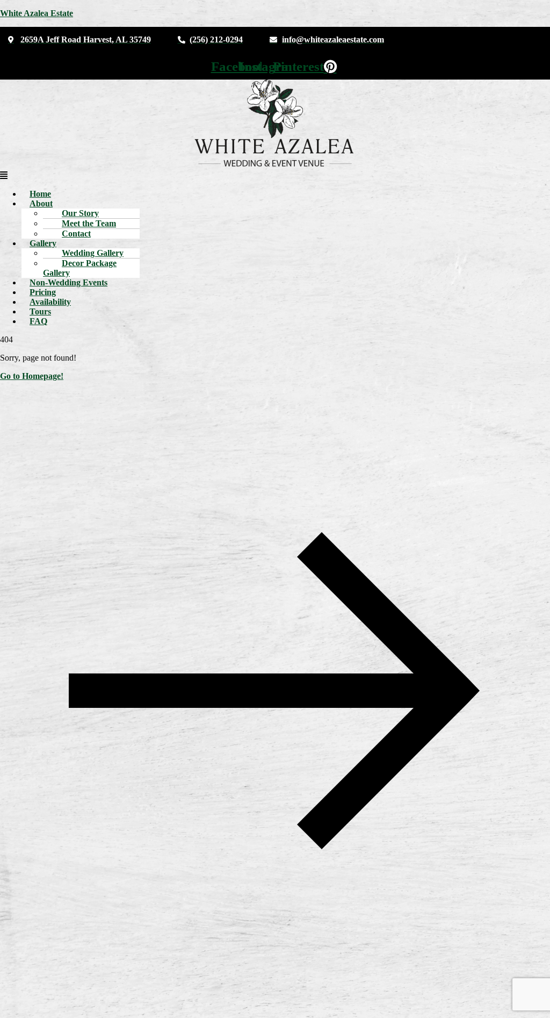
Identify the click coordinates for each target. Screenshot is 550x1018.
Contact (76, 233)
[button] (275, 176)
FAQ (38, 321)
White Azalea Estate (36, 13)
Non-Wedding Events (68, 282)
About (41, 203)
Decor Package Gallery (80, 268)
